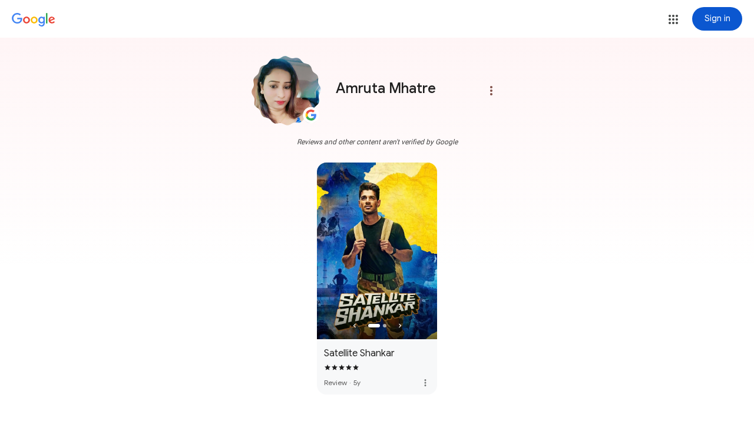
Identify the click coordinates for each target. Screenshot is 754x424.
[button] (673, 19)
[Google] (33, 20)
